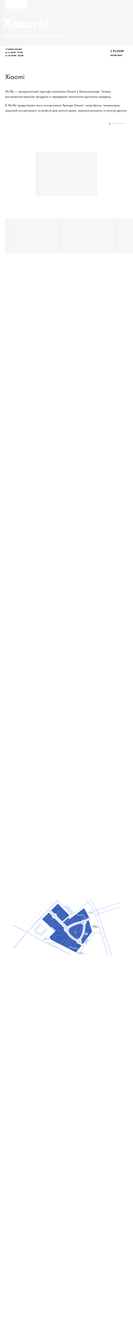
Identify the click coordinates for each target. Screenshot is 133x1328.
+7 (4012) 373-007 (13, 49)
